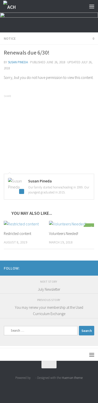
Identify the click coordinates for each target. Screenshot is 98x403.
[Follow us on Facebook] (83, 268)
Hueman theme (72, 378)
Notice (10, 38)
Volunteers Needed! (63, 233)
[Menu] (91, 6)
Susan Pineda (18, 62)
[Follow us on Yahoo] (91, 268)
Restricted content (17, 233)
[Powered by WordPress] (33, 377)
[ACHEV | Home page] (12, 6)
